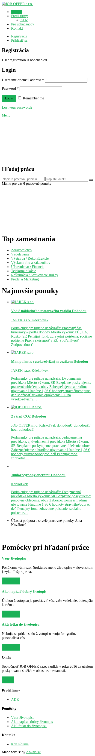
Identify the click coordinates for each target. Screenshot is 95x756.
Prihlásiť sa (19, 40)
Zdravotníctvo (21, 250)
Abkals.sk (33, 752)
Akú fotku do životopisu (29, 726)
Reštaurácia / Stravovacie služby (34, 275)
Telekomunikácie (23, 271)
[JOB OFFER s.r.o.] (17, 4)
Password (10, 88)
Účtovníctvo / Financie (27, 267)
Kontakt (17, 28)
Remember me (33, 98)
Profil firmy (19, 16)
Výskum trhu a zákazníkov (30, 262)
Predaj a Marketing (25, 279)
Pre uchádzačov (22, 24)
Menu (6, 115)
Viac (8, 680)
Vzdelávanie (20, 254)
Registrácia (19, 36)
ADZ (24, 20)
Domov (16, 12)
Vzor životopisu (22, 717)
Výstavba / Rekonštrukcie (30, 258)
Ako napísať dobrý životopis (32, 722)
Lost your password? (17, 107)
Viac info (11, 581)
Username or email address (23, 80)
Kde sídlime (20, 744)
